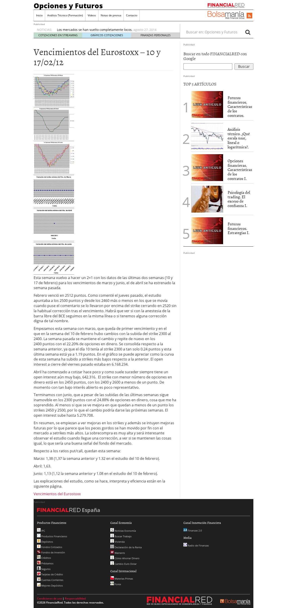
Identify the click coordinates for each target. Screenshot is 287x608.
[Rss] (249, 15)
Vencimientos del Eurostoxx (57, 493)
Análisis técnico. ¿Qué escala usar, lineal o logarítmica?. (239, 138)
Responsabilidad (75, 598)
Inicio (39, 15)
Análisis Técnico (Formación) (65, 15)
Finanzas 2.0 (194, 530)
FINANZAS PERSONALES (156, 35)
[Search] (247, 32)
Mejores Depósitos (52, 585)
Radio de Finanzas (198, 545)
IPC (43, 530)
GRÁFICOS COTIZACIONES (107, 35)
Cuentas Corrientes (52, 580)
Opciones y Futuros (68, 5)
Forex (117, 584)
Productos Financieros (54, 536)
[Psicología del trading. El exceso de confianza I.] (207, 198)
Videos (92, 15)
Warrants (119, 553)
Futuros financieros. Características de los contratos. (240, 106)
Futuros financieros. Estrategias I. (238, 228)
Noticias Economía (125, 530)
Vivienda (119, 541)
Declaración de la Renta (128, 547)
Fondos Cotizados (51, 547)
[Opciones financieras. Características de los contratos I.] (207, 167)
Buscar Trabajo (123, 536)
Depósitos (47, 541)
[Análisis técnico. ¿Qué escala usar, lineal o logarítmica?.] (207, 135)
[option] (114, 29)
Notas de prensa (111, 15)
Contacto (131, 15)
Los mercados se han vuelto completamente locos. (95, 30)
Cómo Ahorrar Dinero (126, 558)
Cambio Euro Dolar (125, 563)
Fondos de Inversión (53, 552)
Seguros (45, 569)
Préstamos (47, 563)
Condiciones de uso (49, 598)
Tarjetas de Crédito (52, 574)
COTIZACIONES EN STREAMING (58, 35)
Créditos (46, 557)
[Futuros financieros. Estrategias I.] (207, 230)
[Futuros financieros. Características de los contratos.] (207, 104)
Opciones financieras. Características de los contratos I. (240, 169)
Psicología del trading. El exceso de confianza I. (239, 199)
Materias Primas (123, 578)
